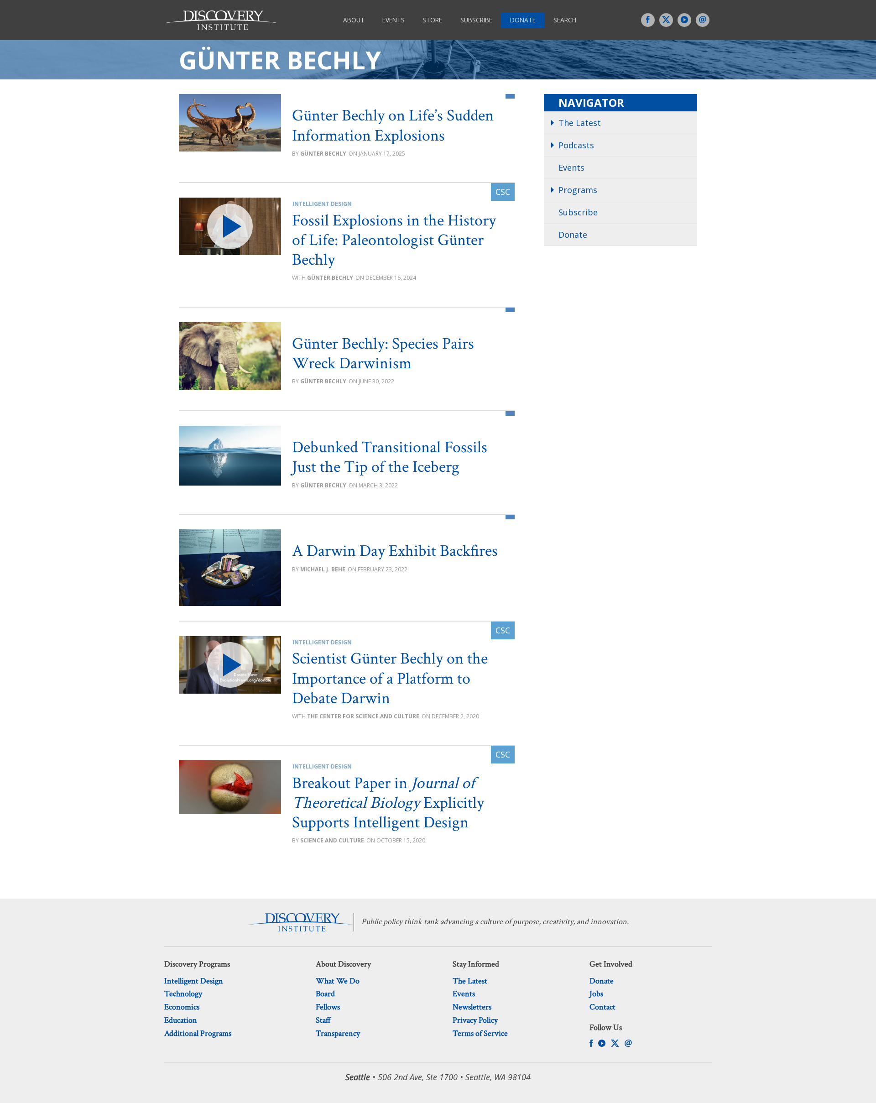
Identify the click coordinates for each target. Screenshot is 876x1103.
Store (432, 20)
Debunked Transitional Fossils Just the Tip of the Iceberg (389, 457)
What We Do (338, 981)
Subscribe (476, 20)
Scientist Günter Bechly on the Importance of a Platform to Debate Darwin (390, 678)
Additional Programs (197, 1033)
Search (564, 20)
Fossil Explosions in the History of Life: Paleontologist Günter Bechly (394, 240)
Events (393, 20)
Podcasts (576, 145)
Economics (181, 1007)
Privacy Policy (475, 1020)
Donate (523, 20)
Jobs (596, 993)
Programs (577, 189)
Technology (183, 993)
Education (180, 1020)
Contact (602, 1007)
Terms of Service (480, 1033)
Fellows (328, 1007)
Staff (323, 1020)
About (354, 20)
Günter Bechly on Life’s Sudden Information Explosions (393, 125)
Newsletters (472, 1007)
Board (325, 993)
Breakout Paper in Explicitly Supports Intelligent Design (388, 803)
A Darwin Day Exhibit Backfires (395, 551)
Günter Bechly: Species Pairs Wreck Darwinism (383, 353)
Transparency (338, 1033)
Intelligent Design (322, 204)
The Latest (579, 122)
